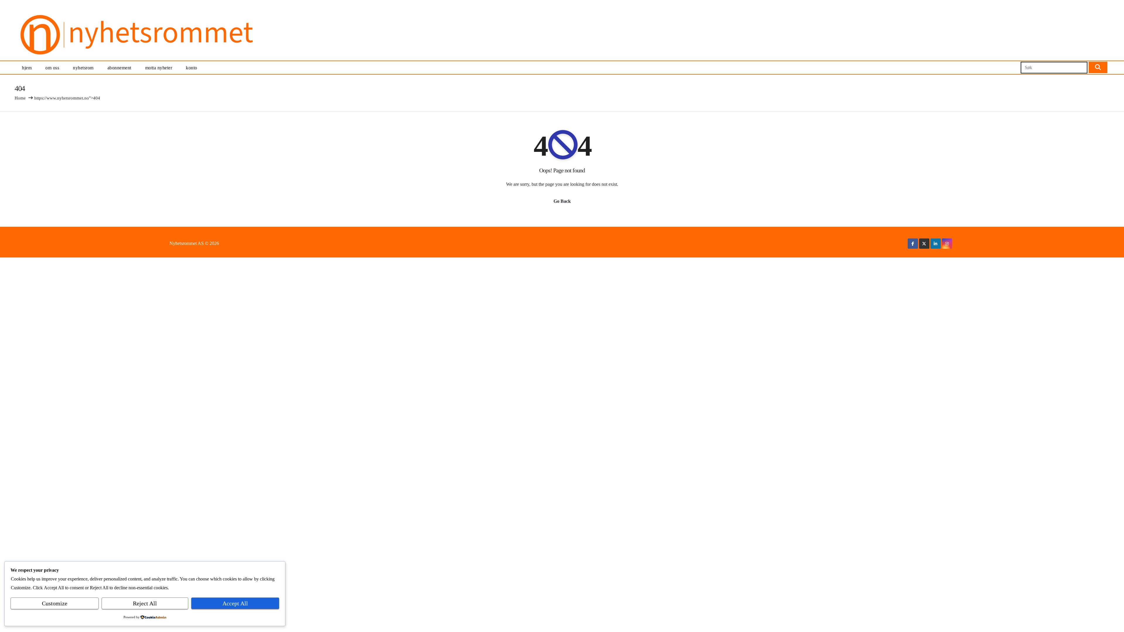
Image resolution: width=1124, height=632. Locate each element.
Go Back (562, 201)
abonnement (119, 67)
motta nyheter (158, 67)
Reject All (145, 603)
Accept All (235, 603)
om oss (52, 67)
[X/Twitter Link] (924, 243)
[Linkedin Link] (935, 243)
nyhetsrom (83, 67)
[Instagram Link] (947, 243)
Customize (54, 603)
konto (191, 67)
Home (20, 98)
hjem (27, 67)
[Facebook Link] (912, 243)
